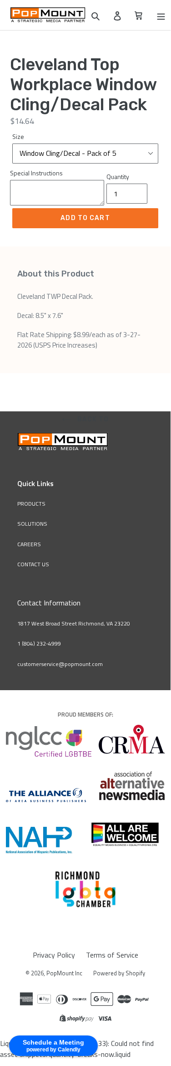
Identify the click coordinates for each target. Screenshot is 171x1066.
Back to (92, 419)
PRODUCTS (31, 503)
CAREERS (29, 544)
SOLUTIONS (32, 523)
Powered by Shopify (119, 973)
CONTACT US (33, 564)
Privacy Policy (54, 954)
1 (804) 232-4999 (39, 643)
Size (18, 136)
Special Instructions (36, 173)
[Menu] (161, 15)
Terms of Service (112, 954)
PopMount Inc (64, 973)
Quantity (117, 176)
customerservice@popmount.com (60, 664)
